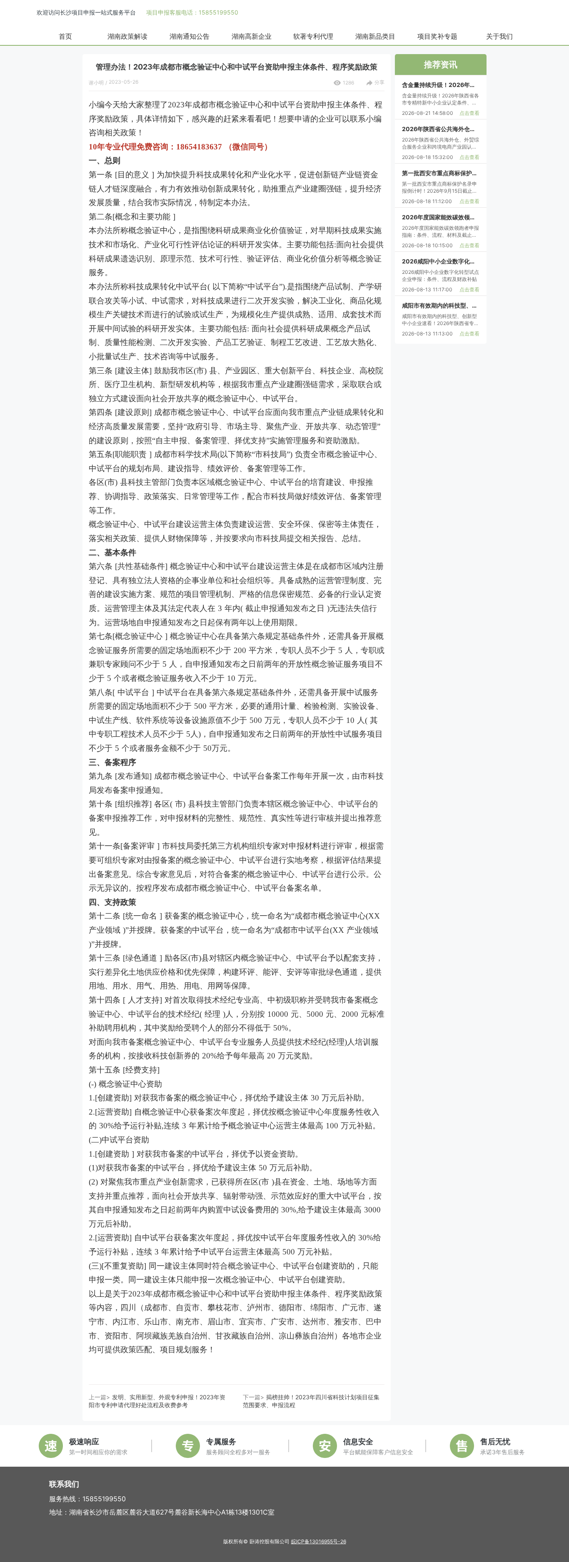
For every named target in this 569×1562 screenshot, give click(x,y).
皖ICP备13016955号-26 (318, 1541)
